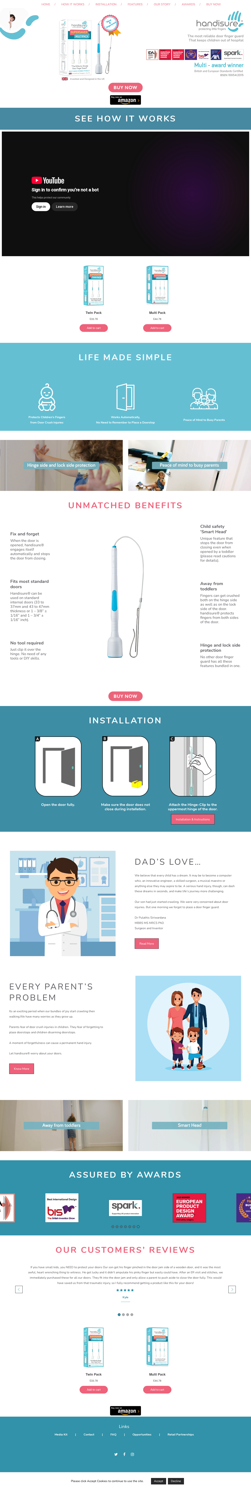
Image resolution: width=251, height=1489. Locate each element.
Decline (176, 1481)
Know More (21, 1069)
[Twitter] (116, 1454)
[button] (113, 1226)
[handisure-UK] (27, 4)
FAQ (113, 1435)
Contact (89, 1435)
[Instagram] (132, 1454)
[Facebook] (124, 1454)
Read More (146, 944)
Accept (158, 1481)
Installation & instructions (193, 819)
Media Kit (61, 1435)
